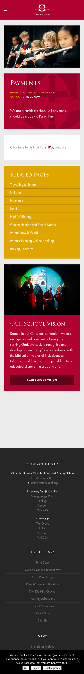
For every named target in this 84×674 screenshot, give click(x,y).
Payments (16, 200)
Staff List (42, 620)
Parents (29, 92)
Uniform (15, 192)
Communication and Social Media (33, 224)
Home (14, 92)
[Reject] (79, 662)
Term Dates (42, 562)
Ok (25, 668)
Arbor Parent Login (42, 577)
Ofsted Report (42, 613)
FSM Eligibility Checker (42, 591)
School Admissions (42, 606)
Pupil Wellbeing (20, 216)
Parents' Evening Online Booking (32, 240)
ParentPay (47, 147)
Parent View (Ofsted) (24, 232)
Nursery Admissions (43, 599)
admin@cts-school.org (44, 483)
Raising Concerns (21, 248)
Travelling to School (23, 184)
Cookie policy (52, 668)
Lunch (14, 208)
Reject (36, 668)
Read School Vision (42, 380)
